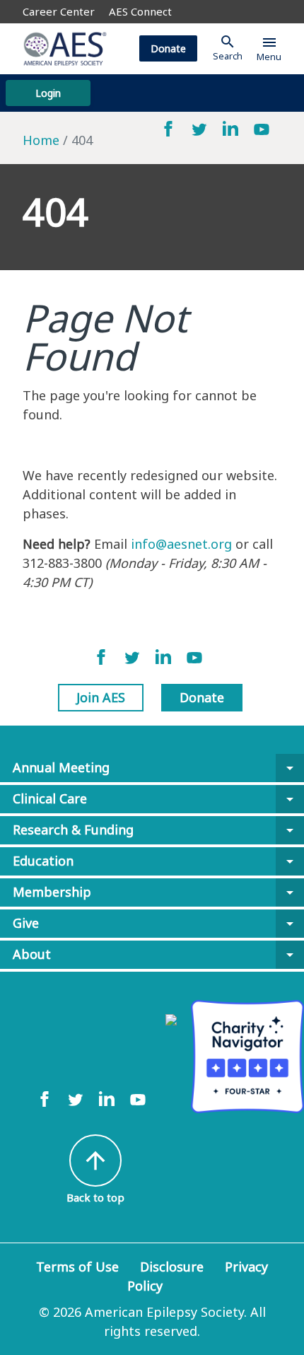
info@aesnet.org (181, 543)
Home (41, 140)
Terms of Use (77, 1266)
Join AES (100, 697)
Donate (168, 48)
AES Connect (140, 11)
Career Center (59, 11)
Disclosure (172, 1266)
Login (48, 93)
